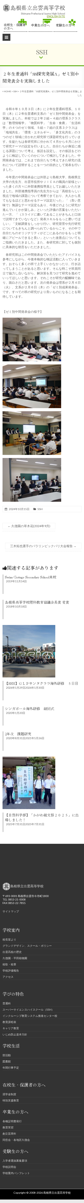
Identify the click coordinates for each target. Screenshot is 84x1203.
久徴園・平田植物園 (15, 958)
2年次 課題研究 (18, 733)
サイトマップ (11, 911)
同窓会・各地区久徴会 (16, 1139)
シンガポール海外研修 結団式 (29, 708)
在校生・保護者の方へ (15, 26)
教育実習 (8, 1127)
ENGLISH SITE (56, 16)
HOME (7, 91)
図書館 (7, 1061)
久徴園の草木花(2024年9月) (29, 526)
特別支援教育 (11, 1100)
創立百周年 (9, 1133)
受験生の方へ (65, 25)
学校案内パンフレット (16, 1173)
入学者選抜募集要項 (15, 1160)
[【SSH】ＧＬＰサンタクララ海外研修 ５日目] (29, 627)
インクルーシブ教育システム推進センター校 (30, 1015)
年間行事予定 (11, 1067)
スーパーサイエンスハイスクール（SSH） (28, 1009)
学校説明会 (9, 1166)
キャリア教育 (11, 1028)
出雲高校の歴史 (12, 952)
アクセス (8, 976)
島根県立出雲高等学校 (37, 7)
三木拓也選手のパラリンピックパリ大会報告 (43, 546)
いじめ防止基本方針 (15, 1034)
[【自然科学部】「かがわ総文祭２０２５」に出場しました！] (29, 758)
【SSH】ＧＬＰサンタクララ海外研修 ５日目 (41, 683)
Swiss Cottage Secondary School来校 (30, 576)
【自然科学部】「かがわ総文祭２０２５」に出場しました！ (42, 817)
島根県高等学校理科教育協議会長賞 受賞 (37, 602)
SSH (15, 91)
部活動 (7, 1055)
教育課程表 (9, 1022)
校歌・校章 (9, 964)
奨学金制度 (9, 1094)
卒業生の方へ (40, 25)
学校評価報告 (11, 970)
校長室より (9, 939)
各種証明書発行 (12, 1121)
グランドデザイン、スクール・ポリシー (27, 945)
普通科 (7, 1003)
